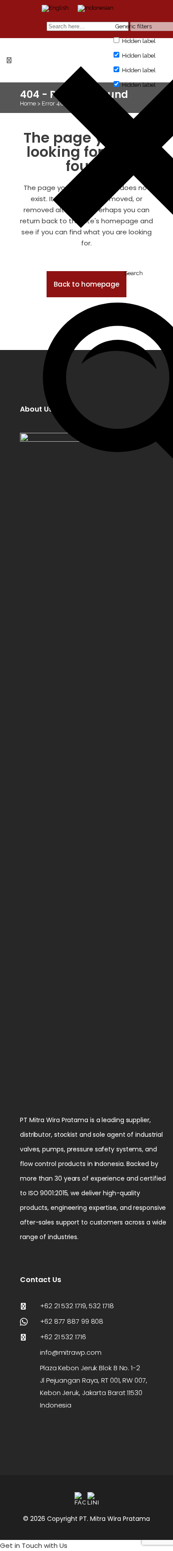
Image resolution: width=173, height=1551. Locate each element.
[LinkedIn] (92, 1499)
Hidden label (139, 41)
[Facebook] (80, 1499)
